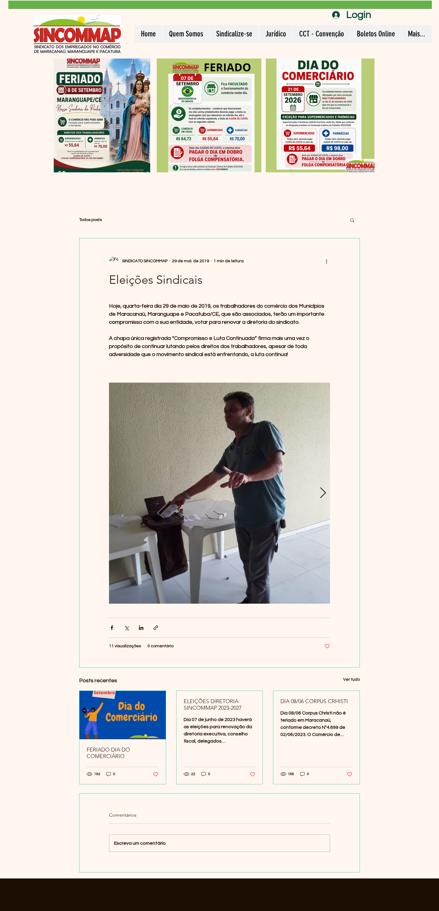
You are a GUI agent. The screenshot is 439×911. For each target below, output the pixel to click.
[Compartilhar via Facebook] (112, 628)
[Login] (335, 15)
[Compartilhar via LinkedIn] (141, 628)
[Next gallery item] (323, 493)
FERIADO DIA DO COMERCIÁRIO (108, 753)
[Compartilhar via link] (156, 628)
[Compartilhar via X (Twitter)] (126, 628)
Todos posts (90, 220)
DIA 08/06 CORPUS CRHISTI (314, 701)
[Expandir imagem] (219, 493)
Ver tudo (351, 679)
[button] (352, 220)
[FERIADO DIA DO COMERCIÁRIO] (122, 715)
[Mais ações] (326, 261)
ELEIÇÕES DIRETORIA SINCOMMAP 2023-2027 (213, 704)
